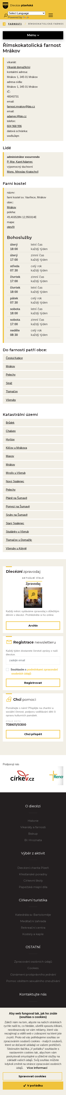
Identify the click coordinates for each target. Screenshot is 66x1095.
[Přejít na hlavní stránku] (18, 5)
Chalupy (11, 430)
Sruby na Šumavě (16, 514)
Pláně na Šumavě (16, 497)
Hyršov (10, 439)
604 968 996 (14, 126)
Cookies (32, 968)
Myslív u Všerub (15, 472)
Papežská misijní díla (33, 887)
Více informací (37, 1068)
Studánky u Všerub (17, 531)
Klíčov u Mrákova (16, 447)
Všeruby (11, 399)
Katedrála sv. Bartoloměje (33, 914)
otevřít (10, 226)
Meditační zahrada (33, 921)
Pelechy (11, 374)
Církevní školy (33, 880)
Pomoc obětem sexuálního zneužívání (33, 981)
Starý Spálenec (15, 523)
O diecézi (33, 806)
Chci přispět (33, 734)
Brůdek (10, 422)
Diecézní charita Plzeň (33, 868)
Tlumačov (12, 391)
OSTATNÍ (33, 947)
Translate (35, 17)
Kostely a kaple (33, 934)
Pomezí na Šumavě (18, 506)
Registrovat (33, 683)
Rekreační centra (33, 927)
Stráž (9, 383)
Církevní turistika (33, 900)
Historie (33, 820)
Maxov (10, 456)
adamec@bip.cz (17, 116)
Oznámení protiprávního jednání (33, 974)
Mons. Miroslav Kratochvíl (22, 171)
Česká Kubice (14, 358)
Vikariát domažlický (18, 67)
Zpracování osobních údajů (33, 961)
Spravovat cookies (32, 1076)
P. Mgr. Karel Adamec (20, 161)
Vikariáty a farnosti (33, 827)
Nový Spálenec (15, 481)
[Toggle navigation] (51, 15)
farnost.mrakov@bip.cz (21, 106)
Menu (32, 35)
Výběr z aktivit (33, 853)
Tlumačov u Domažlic (19, 539)
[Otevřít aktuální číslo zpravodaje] (33, 594)
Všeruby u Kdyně (16, 548)
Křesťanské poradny (33, 874)
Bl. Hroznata (33, 840)
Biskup (33, 833)
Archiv (33, 625)
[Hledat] (5, 15)
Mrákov (11, 207)
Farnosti (15, 24)
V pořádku (34, 1085)
